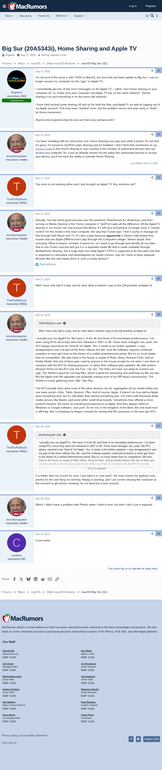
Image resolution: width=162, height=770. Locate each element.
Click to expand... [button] (98, 468)
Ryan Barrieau (88, 702)
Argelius (10, 55)
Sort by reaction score (54, 55)
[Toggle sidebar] (157, 16)
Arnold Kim (8, 651)
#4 (158, 213)
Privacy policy (10, 735)
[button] (4, 6)
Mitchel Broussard (12, 676)
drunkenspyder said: (50, 434)
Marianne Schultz (90, 689)
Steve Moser (9, 715)
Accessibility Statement (33, 735)
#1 (158, 70)
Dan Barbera (9, 702)
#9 (158, 533)
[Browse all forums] (147, 15)
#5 (158, 278)
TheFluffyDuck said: (50, 323)
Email (5, 657)
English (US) (151, 739)
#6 (158, 314)
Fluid (4, 743)
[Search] (152, 15)
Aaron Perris (87, 715)
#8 (158, 497)
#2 (158, 134)
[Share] (152, 70)
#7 (158, 426)
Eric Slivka (86, 651)
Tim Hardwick (88, 676)
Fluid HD (12, 743)
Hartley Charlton (11, 689)
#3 (158, 177)
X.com (13, 657)
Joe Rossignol (88, 664)
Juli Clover (8, 664)
